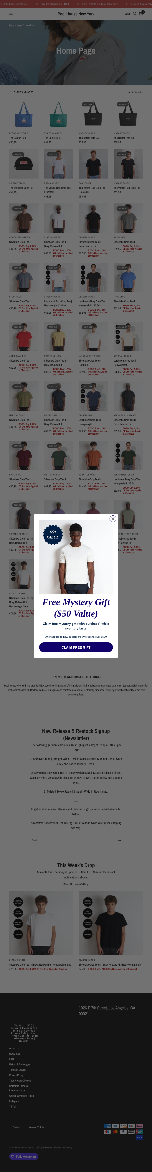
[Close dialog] (113, 519)
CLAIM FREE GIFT (76, 647)
